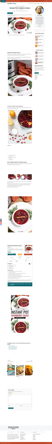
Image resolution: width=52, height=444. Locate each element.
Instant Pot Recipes (22, 6)
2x (30, 263)
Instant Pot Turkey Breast (11, 345)
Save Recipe (20, 254)
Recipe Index (35, 3)
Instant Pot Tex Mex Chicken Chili (11, 375)
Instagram (34, 435)
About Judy (31, 3)
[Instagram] (49, 1)
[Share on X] (1, 220)
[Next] (32, 371)
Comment (10, 395)
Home (28, 3)
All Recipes (18, 6)
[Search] (44, 30)
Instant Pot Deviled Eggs (29, 361)
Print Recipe (12, 254)
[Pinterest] (50, 1)
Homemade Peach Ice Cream (40, 36)
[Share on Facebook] (1, 219)
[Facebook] (46, 1)
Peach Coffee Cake (40, 39)
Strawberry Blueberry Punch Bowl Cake (40, 62)
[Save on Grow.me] (1, 224)
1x (29, 263)
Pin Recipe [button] (28, 254)
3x (31, 263)
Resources (38, 3)
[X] (48, 1)
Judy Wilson (18, 9)
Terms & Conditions (22, 435)
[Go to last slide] (7, 371)
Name (9, 405)
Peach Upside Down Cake (40, 45)
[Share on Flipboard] (1, 223)
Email (22, 405)
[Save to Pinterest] (1, 222)
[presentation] (11, 370)
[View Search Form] (45, 1)
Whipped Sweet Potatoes (28, 375)
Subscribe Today (42, 3)
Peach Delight (39, 42)
